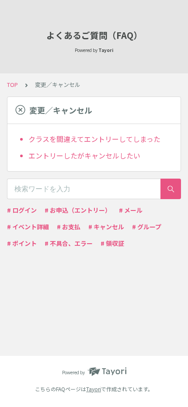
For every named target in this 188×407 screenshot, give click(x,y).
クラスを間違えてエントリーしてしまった (94, 139)
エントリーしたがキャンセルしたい (84, 155)
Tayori (93, 389)
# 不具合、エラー (69, 243)
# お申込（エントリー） (78, 210)
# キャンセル (106, 226)
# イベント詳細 (28, 226)
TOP (12, 84)
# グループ (146, 226)
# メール (131, 210)
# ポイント (22, 243)
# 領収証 (112, 243)
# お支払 (68, 226)
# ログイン (22, 210)
